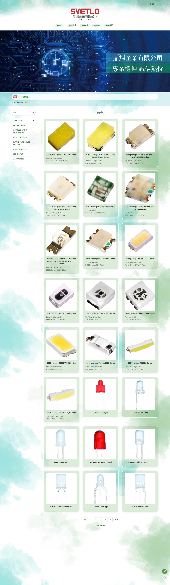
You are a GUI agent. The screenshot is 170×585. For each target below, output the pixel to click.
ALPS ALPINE (18, 159)
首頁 (13, 102)
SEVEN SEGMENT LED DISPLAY (20, 131)
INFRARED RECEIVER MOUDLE (21, 143)
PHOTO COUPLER (20, 149)
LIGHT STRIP (18, 154)
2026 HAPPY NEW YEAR (28, 97)
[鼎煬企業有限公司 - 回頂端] (164, 577)
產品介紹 (20, 102)
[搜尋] (33, 112)
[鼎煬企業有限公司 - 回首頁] (85, 14)
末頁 (116, 519)
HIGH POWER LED (20, 137)
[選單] (164, 571)
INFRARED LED (19, 125)
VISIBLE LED (18, 120)
